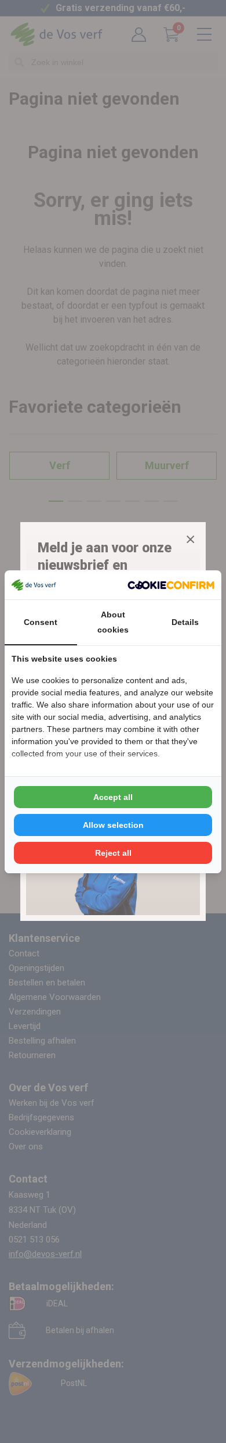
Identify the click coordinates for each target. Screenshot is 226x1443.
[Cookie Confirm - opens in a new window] (170, 584)
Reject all (113, 853)
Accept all (113, 797)
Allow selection (113, 825)
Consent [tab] (40, 622)
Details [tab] (185, 622)
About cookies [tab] (113, 622)
